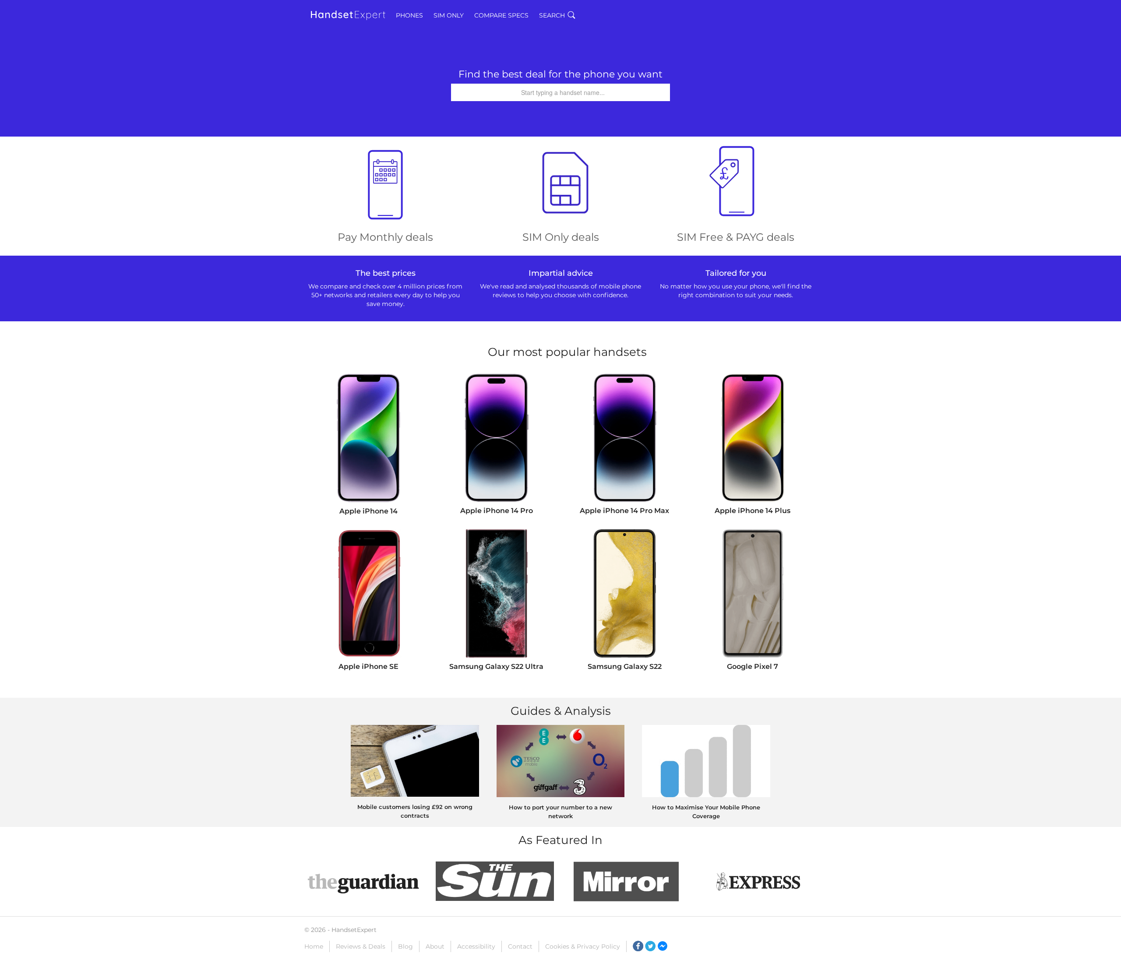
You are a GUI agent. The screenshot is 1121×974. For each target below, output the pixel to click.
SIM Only (449, 15)
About (435, 946)
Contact (520, 946)
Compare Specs (501, 15)
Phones (409, 15)
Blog (405, 946)
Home (313, 946)
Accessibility (476, 946)
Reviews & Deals (360, 946)
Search (552, 15)
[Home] (348, 15)
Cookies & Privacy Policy (582, 946)
